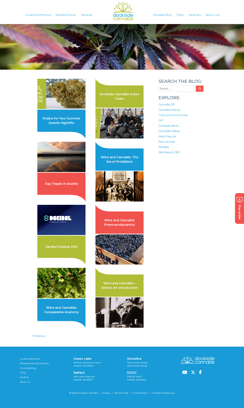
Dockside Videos (169, 131)
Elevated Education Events (34, 363)
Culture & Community (173, 115)
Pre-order (239, 212)
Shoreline (134, 359)
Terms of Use (121, 393)
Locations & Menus (30, 358)
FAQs (23, 372)
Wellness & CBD (169, 152)
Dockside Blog (28, 368)
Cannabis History (169, 109)
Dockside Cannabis (123, 11)
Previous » (39, 336)
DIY (161, 120)
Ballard (79, 372)
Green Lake (82, 359)
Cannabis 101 (167, 104)
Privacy (106, 393)
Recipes (164, 147)
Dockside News (169, 125)
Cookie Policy (140, 393)
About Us (25, 381)
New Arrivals (167, 141)
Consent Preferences (163, 393)
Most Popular (168, 136)
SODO (131, 372)
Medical (24, 377)
